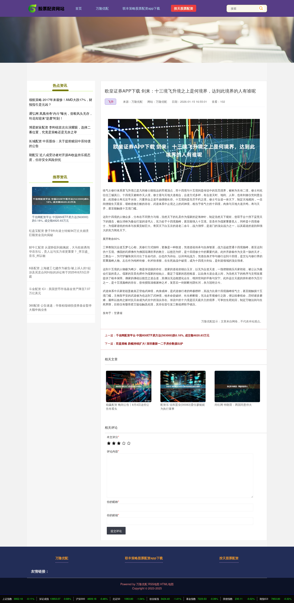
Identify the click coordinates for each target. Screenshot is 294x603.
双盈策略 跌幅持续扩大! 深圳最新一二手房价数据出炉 (149, 343)
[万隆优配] (46, 8)
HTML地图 (167, 584)
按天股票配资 (183, 8)
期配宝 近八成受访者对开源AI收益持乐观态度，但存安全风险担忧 (59, 157)
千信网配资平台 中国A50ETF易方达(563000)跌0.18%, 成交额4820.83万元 (162, 335)
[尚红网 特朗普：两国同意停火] (237, 386)
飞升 (111, 102)
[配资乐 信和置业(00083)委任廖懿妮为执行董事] (183, 386)
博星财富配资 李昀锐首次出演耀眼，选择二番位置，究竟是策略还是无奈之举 (60, 129)
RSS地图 (153, 584)
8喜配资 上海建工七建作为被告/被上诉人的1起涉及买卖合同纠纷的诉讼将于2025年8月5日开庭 (60, 272)
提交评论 (116, 531)
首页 (78, 8)
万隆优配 (102, 8)
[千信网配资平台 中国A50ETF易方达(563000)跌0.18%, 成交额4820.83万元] (61, 200)
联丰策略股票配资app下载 (141, 8)
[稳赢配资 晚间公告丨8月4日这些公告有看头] (128, 386)
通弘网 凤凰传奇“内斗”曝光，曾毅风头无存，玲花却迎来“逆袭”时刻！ (61, 116)
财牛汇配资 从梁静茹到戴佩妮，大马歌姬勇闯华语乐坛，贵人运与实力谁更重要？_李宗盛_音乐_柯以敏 (59, 251)
